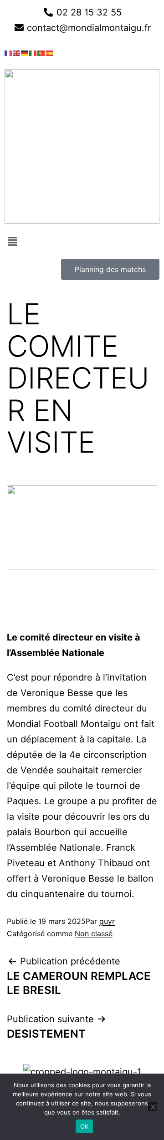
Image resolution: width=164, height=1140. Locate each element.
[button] (82, 241)
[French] (9, 52)
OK (84, 1126)
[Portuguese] (41, 52)
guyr (107, 921)
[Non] (152, 1106)
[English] (17, 52)
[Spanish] (50, 52)
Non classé (94, 933)
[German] (25, 52)
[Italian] (33, 52)
